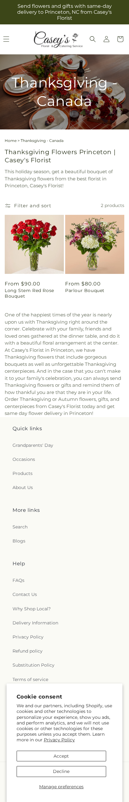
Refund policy (28, 651)
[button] (93, 39)
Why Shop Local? (32, 609)
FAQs (18, 580)
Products (23, 473)
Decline (61, 771)
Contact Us (25, 594)
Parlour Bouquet (85, 290)
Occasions (24, 459)
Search (20, 527)
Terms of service (30, 679)
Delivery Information (35, 623)
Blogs (19, 541)
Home (11, 140)
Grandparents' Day (33, 445)
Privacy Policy (59, 740)
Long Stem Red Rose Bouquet (29, 293)
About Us (23, 487)
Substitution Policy (33, 665)
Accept (61, 756)
